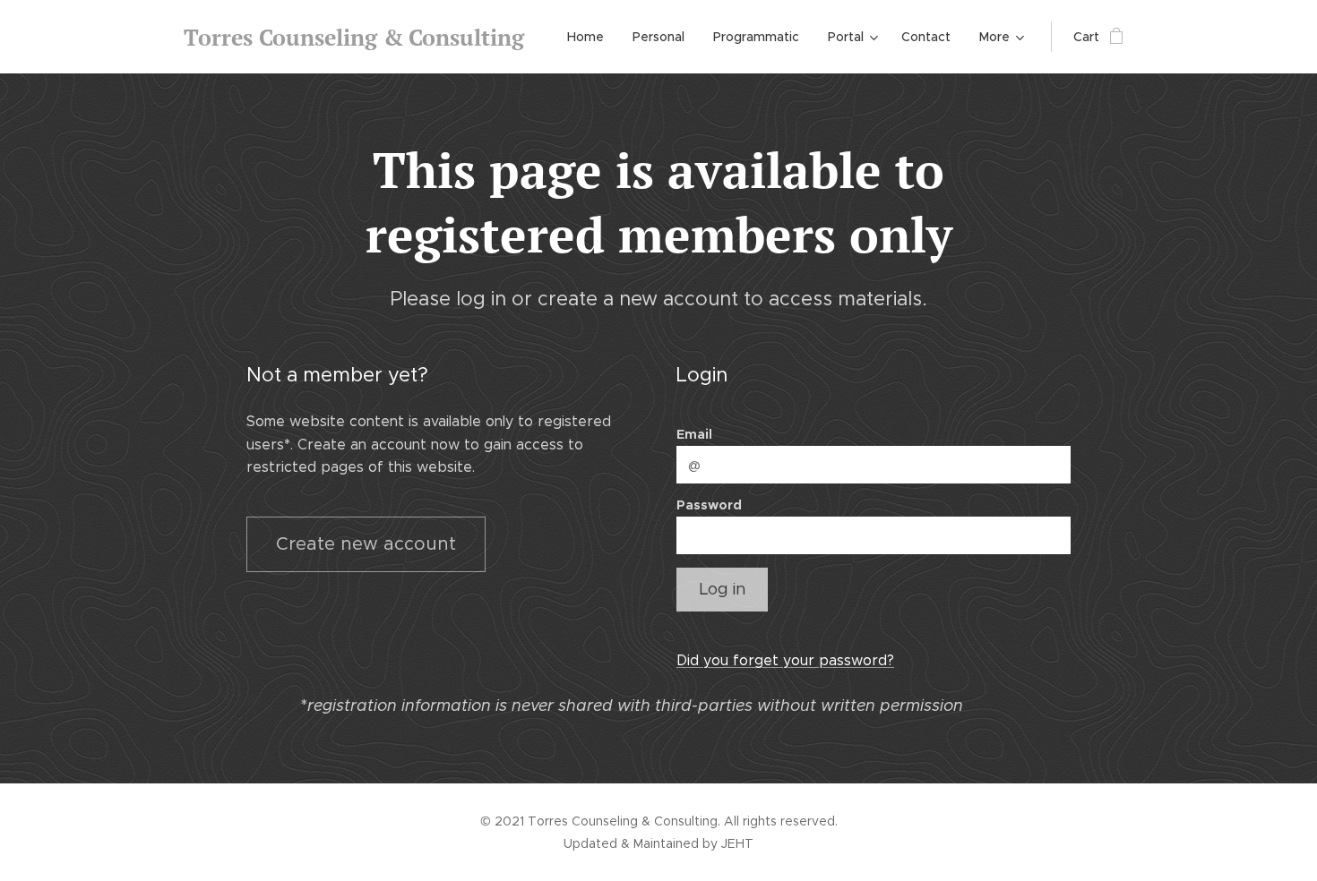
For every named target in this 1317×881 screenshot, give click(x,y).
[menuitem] (590, 36)
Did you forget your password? (785, 660)
